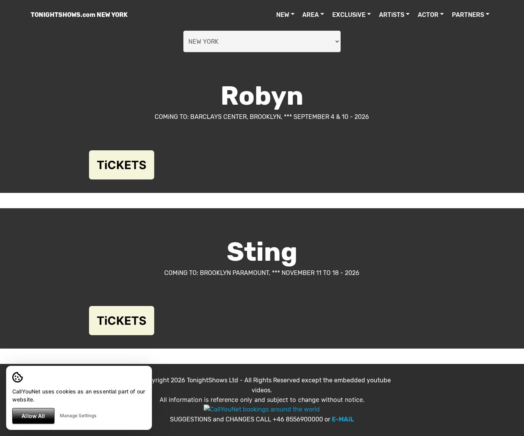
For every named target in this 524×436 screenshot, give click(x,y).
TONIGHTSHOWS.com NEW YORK (79, 14)
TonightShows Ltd (212, 380)
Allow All (33, 416)
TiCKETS (122, 165)
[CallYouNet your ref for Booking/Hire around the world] (262, 409)
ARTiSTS (391, 14)
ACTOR (428, 14)
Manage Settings (78, 415)
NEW (282, 14)
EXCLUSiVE (349, 14)
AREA (310, 14)
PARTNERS (468, 14)
